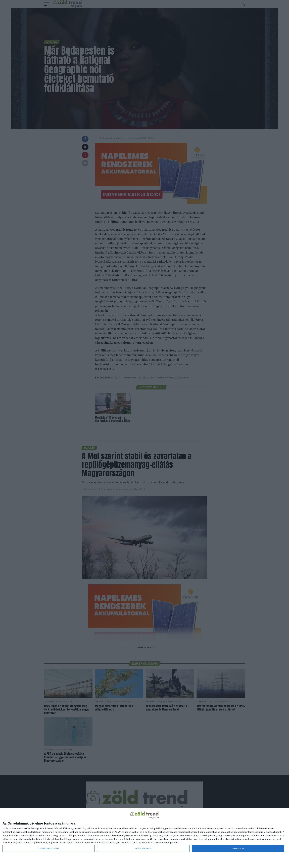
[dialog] (144, 832)
